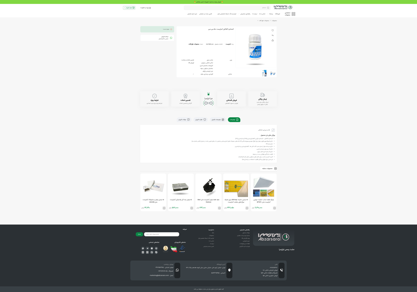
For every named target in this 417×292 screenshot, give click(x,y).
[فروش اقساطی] (231, 96)
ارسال (139, 234)
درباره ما (212, 244)
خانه (213, 233)
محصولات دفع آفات (264, 21)
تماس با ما (211, 241)
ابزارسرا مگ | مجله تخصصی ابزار (206, 238)
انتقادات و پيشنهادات (245, 244)
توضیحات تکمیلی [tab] (216, 120)
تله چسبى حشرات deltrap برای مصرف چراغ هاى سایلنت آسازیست (236, 201)
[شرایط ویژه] (154, 96)
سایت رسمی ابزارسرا (286, 249)
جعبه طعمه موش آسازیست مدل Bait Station (208, 201)
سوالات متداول (246, 233)
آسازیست (228, 44)
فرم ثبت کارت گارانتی (245, 247)
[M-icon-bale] (156, 252)
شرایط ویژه (154, 100)
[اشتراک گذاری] (273, 40)
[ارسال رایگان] (262, 94)
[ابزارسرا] (283, 7)
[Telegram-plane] (147, 248)
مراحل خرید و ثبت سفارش (243, 236)
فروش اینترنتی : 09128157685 (164, 267)
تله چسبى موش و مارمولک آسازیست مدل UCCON (153, 201)
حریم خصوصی (246, 241)
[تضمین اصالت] (185, 96)
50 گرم (230, 74)
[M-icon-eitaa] (152, 252)
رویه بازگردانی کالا (246, 238)
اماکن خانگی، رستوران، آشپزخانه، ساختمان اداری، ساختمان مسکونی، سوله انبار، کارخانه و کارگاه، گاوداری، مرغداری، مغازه (206, 68)
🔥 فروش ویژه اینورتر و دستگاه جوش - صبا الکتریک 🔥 (208, 2)
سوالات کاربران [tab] (182, 120)
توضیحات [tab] (232, 120)
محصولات (274, 21)
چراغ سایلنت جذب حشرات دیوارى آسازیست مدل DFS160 (263, 201)
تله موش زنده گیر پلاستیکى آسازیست (181, 200)
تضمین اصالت (185, 100)
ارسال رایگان (262, 99)
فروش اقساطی (231, 100)
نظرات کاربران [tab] (199, 120)
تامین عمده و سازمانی (209, 247)
